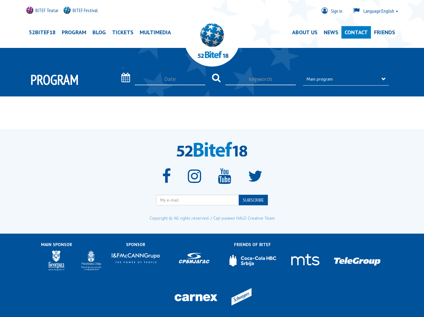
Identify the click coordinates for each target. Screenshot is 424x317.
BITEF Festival (85, 10)
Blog (99, 32)
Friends (384, 32)
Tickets (122, 32)
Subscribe (253, 200)
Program (74, 32)
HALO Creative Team (255, 218)
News (331, 32)
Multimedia (155, 32)
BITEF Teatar (46, 10)
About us (305, 32)
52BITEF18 (42, 32)
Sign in (336, 11)
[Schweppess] (241, 297)
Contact (356, 32)
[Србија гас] (194, 260)
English (379, 11)
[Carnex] (196, 297)
